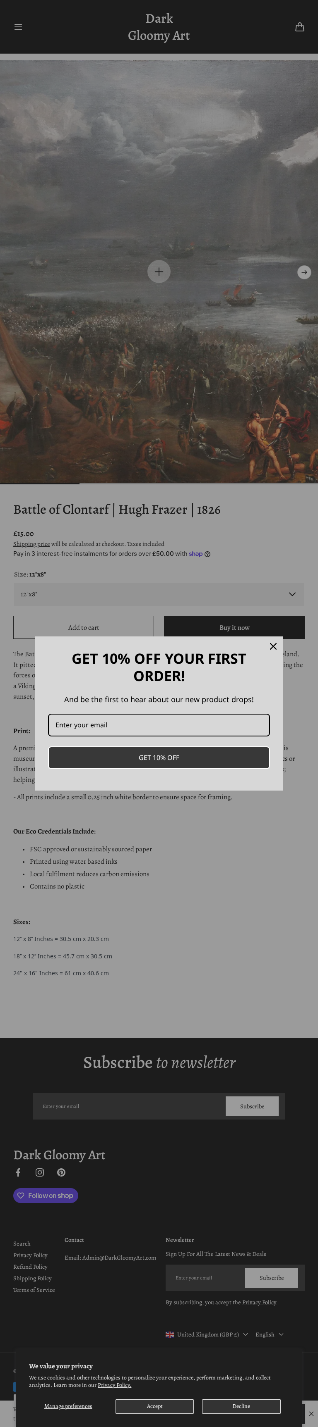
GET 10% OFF (159, 757)
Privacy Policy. (114, 1385)
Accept (155, 1406)
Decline (241, 1406)
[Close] (273, 646)
